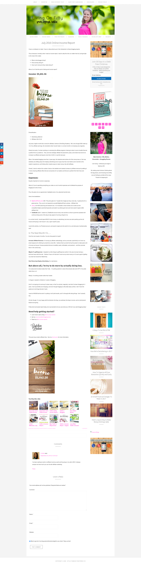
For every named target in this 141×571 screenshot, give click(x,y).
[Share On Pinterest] (1, 156)
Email (31, 523)
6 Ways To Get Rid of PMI (101, 330)
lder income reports (42, 319)
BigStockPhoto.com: (37, 201)
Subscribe (101, 79)
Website (31, 532)
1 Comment (84, 428)
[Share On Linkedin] (1, 153)
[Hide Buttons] (0, 165)
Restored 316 (81, 561)
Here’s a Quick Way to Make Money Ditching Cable (101, 421)
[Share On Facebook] (1, 144)
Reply (33, 469)
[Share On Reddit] (1, 159)
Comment (31, 489)
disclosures (55, 337)
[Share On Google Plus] (1, 150)
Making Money (52, 428)
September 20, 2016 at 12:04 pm (49, 455)
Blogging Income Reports (41, 428)
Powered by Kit (101, 85)
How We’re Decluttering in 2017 (101, 351)
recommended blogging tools (43, 317)
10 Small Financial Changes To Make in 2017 (101, 398)
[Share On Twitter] (1, 147)
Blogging (31, 428)
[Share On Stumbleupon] (1, 162)
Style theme (71, 561)
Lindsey (43, 453)
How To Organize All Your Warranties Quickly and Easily (101, 373)
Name (31, 514)
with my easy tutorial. (50, 314)
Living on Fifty (47, 20)
